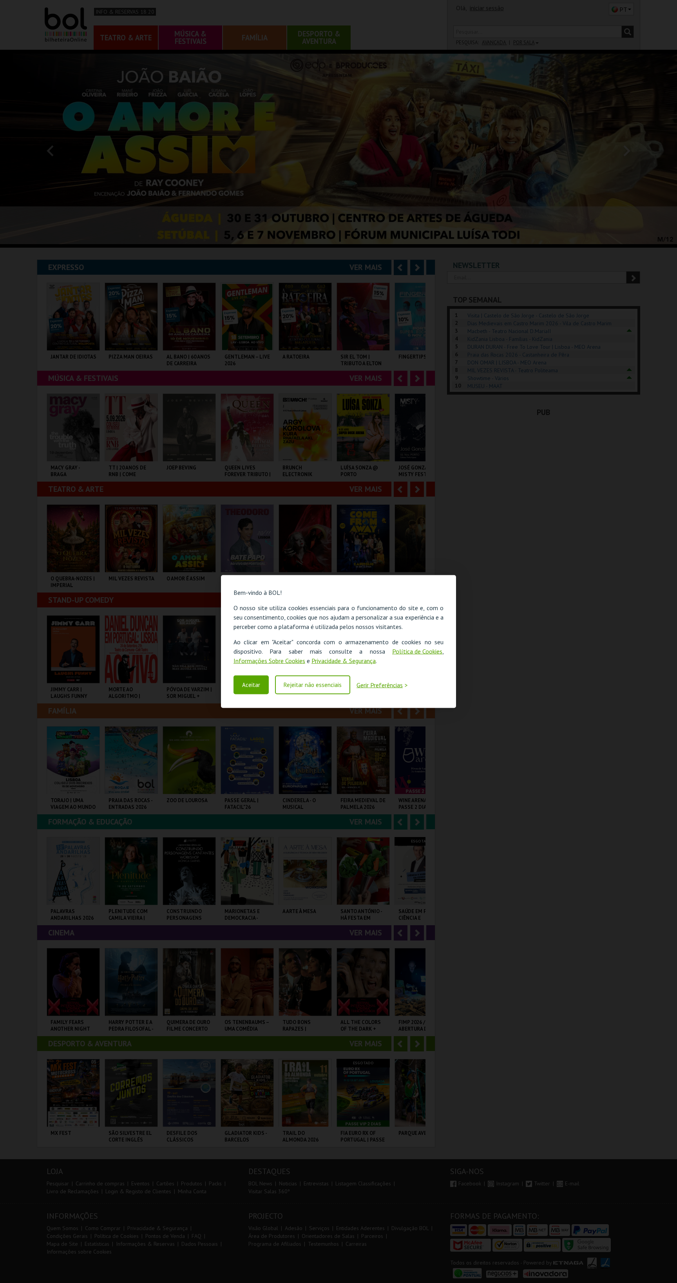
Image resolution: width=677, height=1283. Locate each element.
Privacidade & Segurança (343, 661)
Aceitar (251, 685)
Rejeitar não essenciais (313, 685)
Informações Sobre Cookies (269, 661)
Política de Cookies (417, 651)
